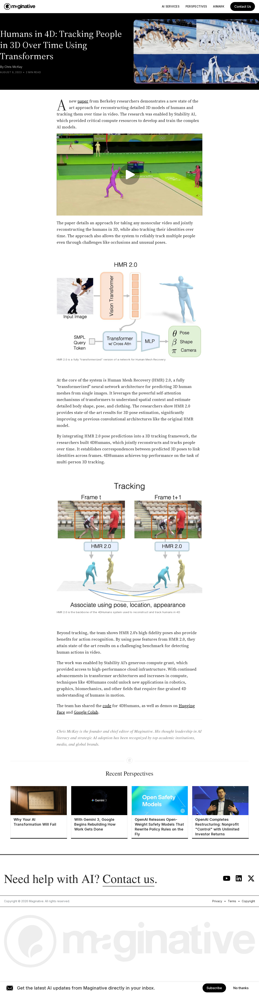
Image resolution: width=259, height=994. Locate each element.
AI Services (170, 6)
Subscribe (214, 988)
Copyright (248, 901)
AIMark (218, 6)
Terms (232, 901)
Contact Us (242, 6)
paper (82, 101)
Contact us (128, 878)
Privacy (217, 901)
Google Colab (86, 712)
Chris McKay (13, 67)
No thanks (240, 988)
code (107, 706)
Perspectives (196, 6)
